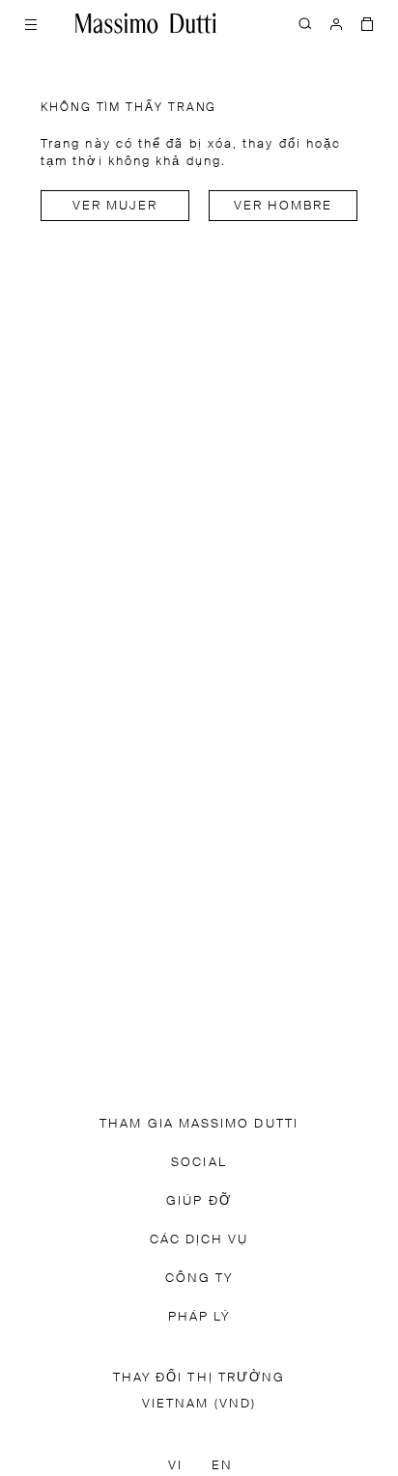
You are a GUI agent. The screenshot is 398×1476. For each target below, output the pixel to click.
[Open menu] (31, 23)
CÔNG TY (199, 1278)
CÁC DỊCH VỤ (199, 1240)
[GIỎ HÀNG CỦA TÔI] (367, 23)
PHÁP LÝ (199, 1317)
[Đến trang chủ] (145, 23)
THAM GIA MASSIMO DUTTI (199, 1124)
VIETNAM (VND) (199, 1404)
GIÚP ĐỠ (199, 1201)
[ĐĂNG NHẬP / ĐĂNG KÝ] (336, 23)
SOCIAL (198, 1162)
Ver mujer (115, 206)
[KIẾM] (305, 23)
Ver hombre (283, 206)
